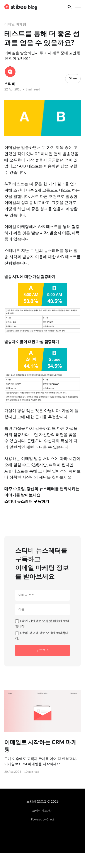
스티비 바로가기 (42, 810)
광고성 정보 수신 (40, 633)
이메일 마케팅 (15, 24)
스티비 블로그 (36, 801)
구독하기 (42, 650)
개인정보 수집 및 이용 (44, 621)
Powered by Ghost (42, 819)
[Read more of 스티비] (10, 71)
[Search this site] (69, 6)
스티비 (9, 84)
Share (73, 78)
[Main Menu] (78, 7)
